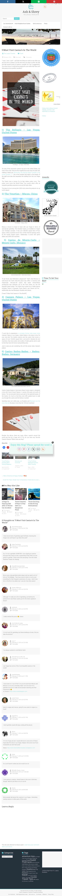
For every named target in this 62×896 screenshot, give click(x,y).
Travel (21, 53)
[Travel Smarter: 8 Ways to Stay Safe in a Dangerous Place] (21, 489)
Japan (36, 864)
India (29, 864)
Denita (13, 788)
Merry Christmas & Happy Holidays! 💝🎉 (14, 476)
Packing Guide (31, 867)
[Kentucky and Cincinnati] (21, 455)
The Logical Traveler (9, 53)
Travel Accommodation (32, 875)
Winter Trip (27, 881)
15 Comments (28, 57)
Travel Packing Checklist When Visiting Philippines (6, 462)
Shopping (30, 871)
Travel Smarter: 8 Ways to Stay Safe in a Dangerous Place (20, 506)
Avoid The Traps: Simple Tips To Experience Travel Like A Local (21, 480)
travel (19, 57)
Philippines (24, 869)
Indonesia (33, 864)
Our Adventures (7, 23)
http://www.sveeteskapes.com (18, 691)
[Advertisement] (52, 246)
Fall (36, 858)
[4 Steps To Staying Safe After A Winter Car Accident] (8, 489)
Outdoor (26, 867)
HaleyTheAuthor (16, 544)
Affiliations (44, 894)
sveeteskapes (16, 674)
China (26, 858)
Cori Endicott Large (17, 623)
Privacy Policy (51, 894)
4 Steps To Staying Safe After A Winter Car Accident (7, 505)
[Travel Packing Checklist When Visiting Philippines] (7, 455)
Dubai (33, 858)
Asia (36, 856)
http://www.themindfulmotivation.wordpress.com (21, 748)
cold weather (29, 858)
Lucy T (14, 641)
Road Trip (35, 869)
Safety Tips (25, 871)
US (24, 881)
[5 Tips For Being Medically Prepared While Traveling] (34, 455)
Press (45, 23)
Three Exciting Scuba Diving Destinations (33, 504)
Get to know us (37, 23)
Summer (34, 871)
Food (28, 860)
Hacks (29, 862)
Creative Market (57, 104)
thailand (25, 873)
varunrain (14, 607)
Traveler (23, 877)
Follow (44, 116)
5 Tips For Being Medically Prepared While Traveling (33, 462)
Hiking (33, 862)
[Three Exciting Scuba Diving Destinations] (34, 489)
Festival (24, 860)
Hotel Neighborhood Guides (22, 23)
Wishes (31, 881)
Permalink (15, 530)
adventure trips (28, 856)
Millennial (34, 865)
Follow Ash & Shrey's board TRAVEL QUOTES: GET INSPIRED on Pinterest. (50, 110)
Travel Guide (27, 877)
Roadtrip (29, 869)
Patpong (35, 867)
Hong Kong (37, 862)
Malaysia (30, 865)
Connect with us (7, 27)
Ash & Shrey (31, 12)
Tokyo (36, 873)
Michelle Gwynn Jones (18, 770)
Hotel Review (25, 864)
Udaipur (37, 879)
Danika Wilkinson (16, 587)
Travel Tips (27, 879)
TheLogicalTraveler (31, 873)
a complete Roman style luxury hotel (29, 333)
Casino (16, 57)
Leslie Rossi (15, 698)
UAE (34, 879)
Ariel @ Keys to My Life (18, 657)
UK (22, 881)
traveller (34, 877)
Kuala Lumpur (25, 865)
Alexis (13, 731)
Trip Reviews (38, 894)
